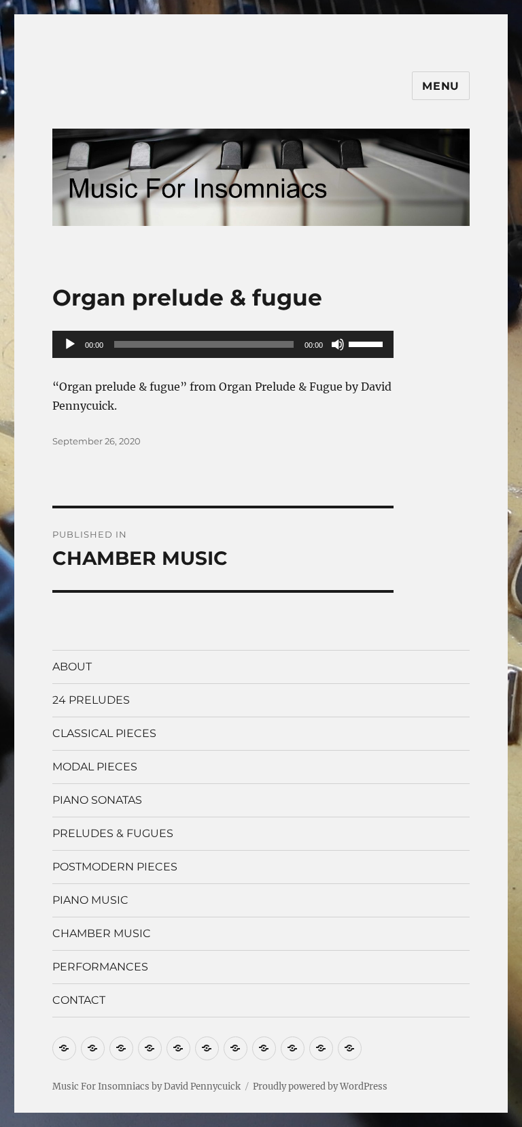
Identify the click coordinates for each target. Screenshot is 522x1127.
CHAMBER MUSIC (101, 933)
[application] (223, 344)
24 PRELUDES (91, 699)
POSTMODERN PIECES (114, 866)
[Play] (70, 344)
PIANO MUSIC (90, 900)
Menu (440, 86)
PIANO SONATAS (97, 800)
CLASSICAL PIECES (104, 733)
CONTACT (78, 1000)
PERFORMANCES (100, 966)
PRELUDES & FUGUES (112, 833)
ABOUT (72, 666)
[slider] (368, 343)
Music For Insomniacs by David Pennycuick (146, 1086)
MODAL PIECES (94, 766)
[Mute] (338, 344)
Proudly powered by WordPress (320, 1086)
